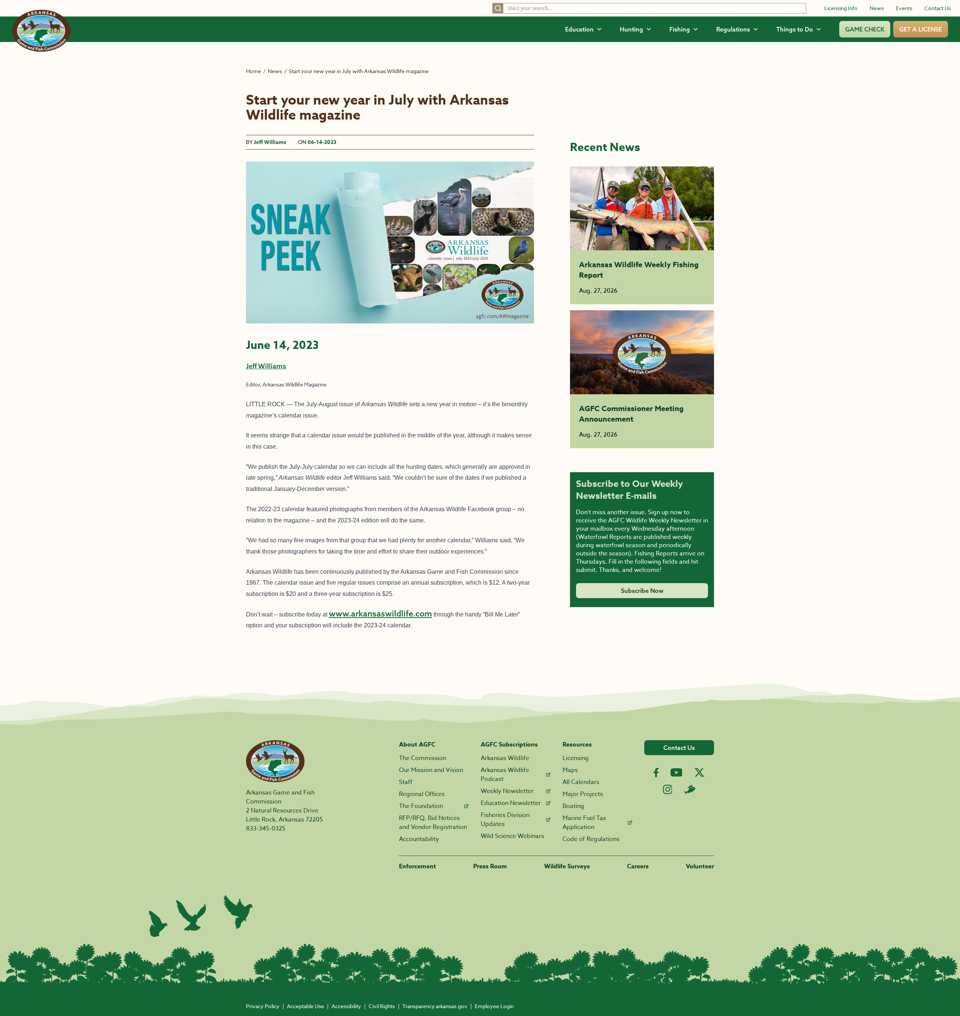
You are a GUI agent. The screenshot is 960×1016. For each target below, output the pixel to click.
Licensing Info (841, 8)
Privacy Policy (262, 1006)
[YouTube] (676, 772)
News (877, 8)
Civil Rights (382, 1006)
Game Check (864, 29)
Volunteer (700, 866)
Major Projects (582, 794)
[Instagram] (667, 789)
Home (253, 71)
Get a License (920, 29)
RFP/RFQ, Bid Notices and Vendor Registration (433, 823)
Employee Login (494, 1006)
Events (904, 8)
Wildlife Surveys (567, 866)
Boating (573, 806)
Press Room (490, 866)
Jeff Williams (270, 142)
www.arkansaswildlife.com (380, 613)
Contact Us (937, 8)
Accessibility (346, 1006)
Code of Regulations (591, 839)
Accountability (419, 839)
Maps (570, 770)
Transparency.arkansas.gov (434, 1006)
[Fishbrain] (689, 789)
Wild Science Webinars (512, 836)
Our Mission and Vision (431, 770)
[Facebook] (656, 772)
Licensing (575, 758)
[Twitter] (699, 772)
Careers (638, 866)
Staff (405, 782)
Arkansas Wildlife (505, 758)
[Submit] (498, 8)
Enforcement (417, 866)
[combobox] (649, 8)
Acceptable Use (305, 1006)
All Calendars (580, 782)
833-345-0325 (265, 828)
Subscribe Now (642, 590)
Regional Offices (422, 794)
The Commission (422, 758)
